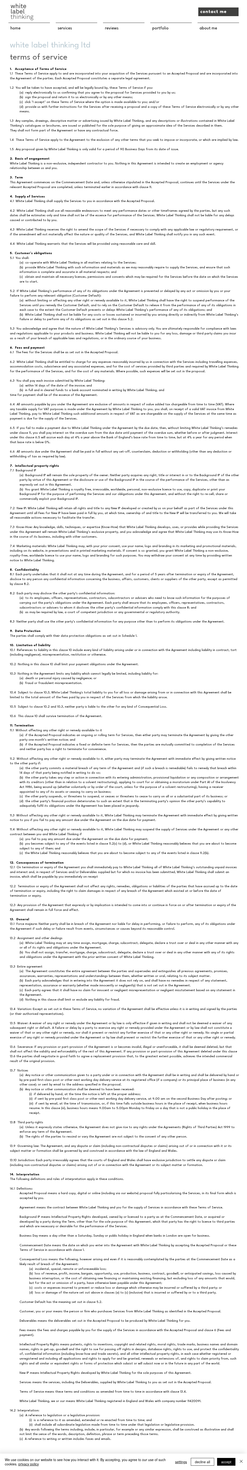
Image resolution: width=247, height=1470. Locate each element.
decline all (202, 1461)
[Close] (241, 1461)
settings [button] (181, 1461)
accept (226, 1461)
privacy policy (28, 1464)
